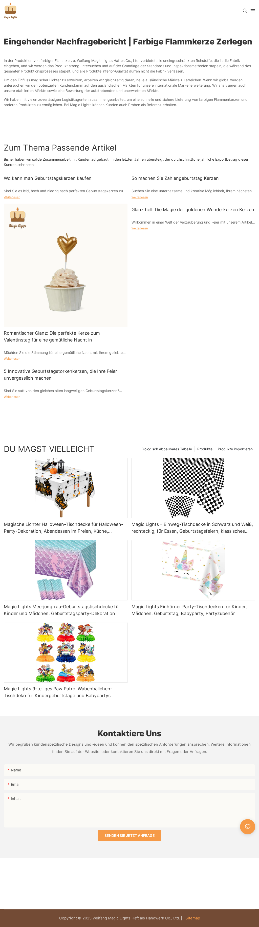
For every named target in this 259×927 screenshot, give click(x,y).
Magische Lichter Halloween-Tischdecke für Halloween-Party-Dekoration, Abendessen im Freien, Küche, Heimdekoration (63, 528)
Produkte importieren (235, 449)
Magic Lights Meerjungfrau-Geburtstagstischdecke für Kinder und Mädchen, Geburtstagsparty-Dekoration (62, 610)
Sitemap (192, 918)
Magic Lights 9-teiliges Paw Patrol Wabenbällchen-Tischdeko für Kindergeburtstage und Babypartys (58, 692)
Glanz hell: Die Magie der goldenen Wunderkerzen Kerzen (193, 209)
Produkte (204, 449)
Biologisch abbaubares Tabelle (166, 449)
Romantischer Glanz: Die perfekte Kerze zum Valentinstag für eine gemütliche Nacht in (52, 336)
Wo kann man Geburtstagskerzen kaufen (48, 178)
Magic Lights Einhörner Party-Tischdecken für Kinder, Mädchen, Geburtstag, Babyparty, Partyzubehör (189, 610)
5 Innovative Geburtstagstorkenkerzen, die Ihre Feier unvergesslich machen (60, 375)
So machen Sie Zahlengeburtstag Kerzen (175, 178)
